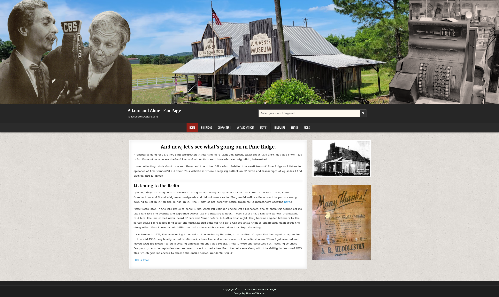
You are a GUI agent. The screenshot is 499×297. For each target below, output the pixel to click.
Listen (294, 127)
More (307, 127)
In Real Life (279, 127)
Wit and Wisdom (245, 127)
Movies (264, 127)
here (287, 202)
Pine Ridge (206, 127)
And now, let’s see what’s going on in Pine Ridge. (218, 147)
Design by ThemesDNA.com (249, 293)
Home (192, 127)
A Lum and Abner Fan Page (154, 110)
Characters (224, 127)
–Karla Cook (141, 260)
